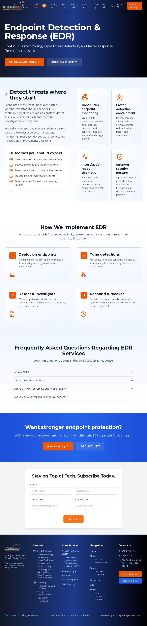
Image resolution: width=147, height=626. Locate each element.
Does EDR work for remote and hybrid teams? (40, 388)
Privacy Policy (58, 615)
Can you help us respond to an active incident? (40, 397)
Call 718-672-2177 (90, 446)
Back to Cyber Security (64, 61)
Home (27, 5)
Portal (103, 5)
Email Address (37, 499)
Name (33, 484)
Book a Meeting (133, 5)
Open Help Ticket (130, 580)
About (63, 5)
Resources (85, 5)
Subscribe (73, 519)
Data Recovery (68, 584)
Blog (96, 5)
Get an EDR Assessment (22, 61)
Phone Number (83, 499)
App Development (70, 579)
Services (53, 5)
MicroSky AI (39, 5)
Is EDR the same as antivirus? (30, 380)
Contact (73, 5)
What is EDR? (21, 372)
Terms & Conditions (79, 615)
